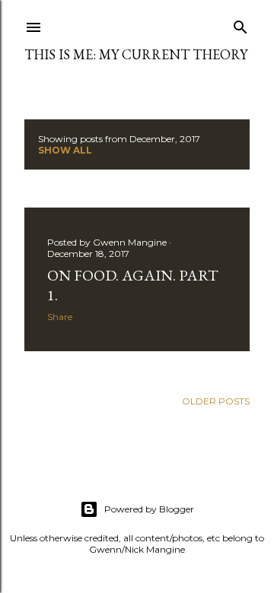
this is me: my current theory (135, 54)
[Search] (240, 24)
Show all (65, 150)
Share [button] (59, 316)
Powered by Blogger (149, 509)
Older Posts (216, 401)
